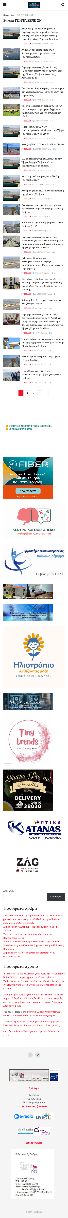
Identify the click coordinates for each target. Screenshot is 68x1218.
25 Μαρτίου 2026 (41, 121)
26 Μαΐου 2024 (40, 364)
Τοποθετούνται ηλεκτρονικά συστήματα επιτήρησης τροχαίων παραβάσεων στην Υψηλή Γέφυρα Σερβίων (42, 343)
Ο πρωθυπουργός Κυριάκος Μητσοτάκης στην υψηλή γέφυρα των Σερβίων (41, 374)
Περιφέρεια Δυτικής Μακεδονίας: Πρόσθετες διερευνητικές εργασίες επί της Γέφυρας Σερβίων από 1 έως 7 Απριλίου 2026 (41, 73)
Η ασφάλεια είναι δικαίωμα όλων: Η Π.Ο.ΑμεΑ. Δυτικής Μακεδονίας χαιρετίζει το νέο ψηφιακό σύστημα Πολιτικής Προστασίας (33, 945)
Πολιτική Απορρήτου (34, 1102)
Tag (12, 15)
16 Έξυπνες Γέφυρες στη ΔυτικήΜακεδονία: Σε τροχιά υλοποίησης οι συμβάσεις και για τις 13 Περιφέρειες (42, 263)
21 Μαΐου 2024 (40, 382)
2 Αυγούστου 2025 (42, 184)
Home (6, 15)
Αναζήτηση (9, 891)
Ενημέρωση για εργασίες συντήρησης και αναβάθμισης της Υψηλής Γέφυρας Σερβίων (42, 209)
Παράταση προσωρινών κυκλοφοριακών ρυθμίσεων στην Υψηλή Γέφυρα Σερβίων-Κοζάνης (42, 130)
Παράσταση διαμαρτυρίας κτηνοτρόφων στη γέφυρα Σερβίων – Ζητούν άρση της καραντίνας (42, 92)
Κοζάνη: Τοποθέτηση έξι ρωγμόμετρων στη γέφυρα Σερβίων (42, 302)
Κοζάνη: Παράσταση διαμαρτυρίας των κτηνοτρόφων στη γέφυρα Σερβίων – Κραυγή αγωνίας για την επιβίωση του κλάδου (42, 111)
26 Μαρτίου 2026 (41, 100)
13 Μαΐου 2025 (40, 231)
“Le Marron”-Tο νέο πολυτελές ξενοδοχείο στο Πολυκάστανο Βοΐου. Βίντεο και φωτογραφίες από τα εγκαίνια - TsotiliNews (34, 977)
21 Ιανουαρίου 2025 (42, 252)
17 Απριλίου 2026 (41, 44)
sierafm (27, 44)
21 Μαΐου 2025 (40, 217)
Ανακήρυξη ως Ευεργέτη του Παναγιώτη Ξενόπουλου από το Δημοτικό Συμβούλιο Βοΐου (33, 1002)
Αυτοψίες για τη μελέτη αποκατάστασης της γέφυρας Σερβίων (42, 192)
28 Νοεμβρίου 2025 (42, 138)
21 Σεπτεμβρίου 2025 (42, 149)
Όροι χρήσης (34, 1099)
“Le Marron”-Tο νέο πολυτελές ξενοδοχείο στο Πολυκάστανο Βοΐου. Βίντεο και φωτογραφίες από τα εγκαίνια (33, 985)
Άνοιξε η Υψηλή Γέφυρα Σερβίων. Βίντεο (42, 144)
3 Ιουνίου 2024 (40, 333)
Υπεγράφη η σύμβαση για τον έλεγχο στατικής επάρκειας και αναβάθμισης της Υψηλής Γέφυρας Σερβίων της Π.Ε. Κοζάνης (41, 284)
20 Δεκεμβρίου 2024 (43, 294)
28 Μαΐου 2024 (40, 350)
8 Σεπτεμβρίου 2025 (42, 170)
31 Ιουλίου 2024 (41, 308)
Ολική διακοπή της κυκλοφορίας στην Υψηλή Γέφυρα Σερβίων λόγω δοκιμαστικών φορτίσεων (42, 162)
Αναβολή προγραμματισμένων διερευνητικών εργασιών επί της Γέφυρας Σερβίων (38, 53)
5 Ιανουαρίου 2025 (42, 273)
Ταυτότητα (34, 1095)
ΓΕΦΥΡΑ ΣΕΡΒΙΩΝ (25, 15)
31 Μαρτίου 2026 (41, 61)
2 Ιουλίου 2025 (40, 199)
